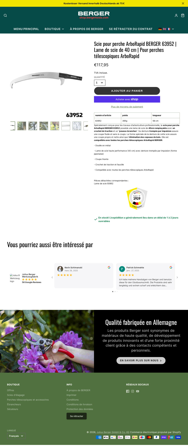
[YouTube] (137, 391)
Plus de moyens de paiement (127, 106)
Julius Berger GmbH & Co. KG (113, 432)
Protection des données (80, 409)
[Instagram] (132, 391)
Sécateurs (12, 409)
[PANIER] (182, 15)
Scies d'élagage (16, 394)
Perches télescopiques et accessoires (28, 399)
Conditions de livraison (79, 404)
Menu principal (26, 29)
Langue (11, 430)
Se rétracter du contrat (131, 29)
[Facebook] (127, 391)
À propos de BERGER (86, 29)
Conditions (73, 399)
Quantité (99, 77)
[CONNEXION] (176, 15)
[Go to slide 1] (112, 291)
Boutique (53, 29)
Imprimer (71, 394)
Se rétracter (76, 416)
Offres (10, 390)
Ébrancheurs (14, 404)
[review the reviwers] (109, 268)
